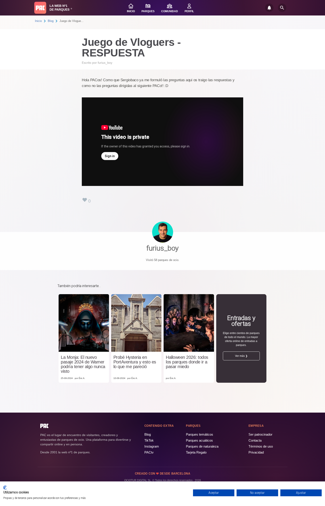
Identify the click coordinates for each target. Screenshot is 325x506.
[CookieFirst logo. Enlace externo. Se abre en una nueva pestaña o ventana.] (5, 488)
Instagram (151, 446)
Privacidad (256, 452)
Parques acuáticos (199, 440)
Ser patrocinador (260, 434)
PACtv (149, 452)
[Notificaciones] (269, 8)
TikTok (149, 440)
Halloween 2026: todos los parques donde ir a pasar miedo (187, 362)
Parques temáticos (199, 434)
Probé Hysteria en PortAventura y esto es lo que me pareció (134, 362)
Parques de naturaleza (202, 446)
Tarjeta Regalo (196, 452)
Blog (51, 21)
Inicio (38, 21)
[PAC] (40, 8)
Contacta (255, 440)
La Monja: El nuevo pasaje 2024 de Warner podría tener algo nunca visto (83, 364)
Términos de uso (261, 446)
